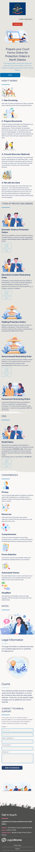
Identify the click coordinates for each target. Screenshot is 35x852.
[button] (10, 75)
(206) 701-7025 (11, 830)
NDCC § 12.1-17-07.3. (17, 331)
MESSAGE (6, 752)
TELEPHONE (6, 745)
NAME (4, 726)
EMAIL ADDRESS (8, 738)
